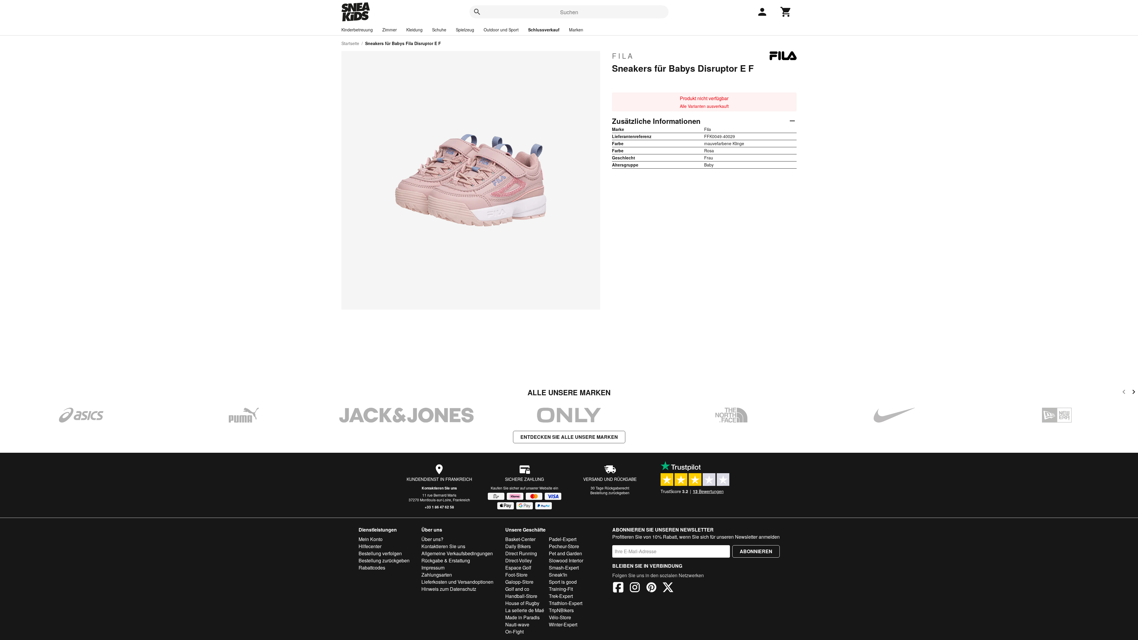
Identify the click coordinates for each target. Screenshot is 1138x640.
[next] (1133, 393)
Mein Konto (371, 539)
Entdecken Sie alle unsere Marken (569, 436)
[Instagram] (635, 588)
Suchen (569, 12)
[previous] (1124, 393)
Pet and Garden (565, 553)
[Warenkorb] (786, 12)
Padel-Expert (562, 539)
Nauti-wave (517, 624)
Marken (576, 30)
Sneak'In (558, 574)
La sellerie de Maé (524, 610)
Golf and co (517, 588)
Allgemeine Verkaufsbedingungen (457, 553)
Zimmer (389, 30)
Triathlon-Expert (565, 603)
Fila (623, 55)
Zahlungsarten (436, 574)
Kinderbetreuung (357, 30)
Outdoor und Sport (501, 30)
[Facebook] (618, 588)
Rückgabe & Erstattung (445, 560)
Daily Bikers (518, 546)
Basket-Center (520, 539)
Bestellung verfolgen (380, 553)
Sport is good (563, 581)
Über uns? (432, 539)
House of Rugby (522, 603)
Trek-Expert (561, 596)
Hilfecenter (370, 546)
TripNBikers (561, 610)
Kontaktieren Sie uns (439, 488)
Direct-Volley (518, 560)
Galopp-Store (519, 581)
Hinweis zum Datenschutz (448, 588)
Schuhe (439, 30)
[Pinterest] (651, 588)
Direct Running (521, 553)
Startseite (350, 43)
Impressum (433, 567)
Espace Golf (518, 567)
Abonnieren (756, 551)
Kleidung (414, 30)
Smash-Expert (564, 567)
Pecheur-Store (564, 546)
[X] (668, 588)
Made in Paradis (522, 617)
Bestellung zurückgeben (609, 492)
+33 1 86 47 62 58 (439, 507)
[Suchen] (477, 11)
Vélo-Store (560, 617)
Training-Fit (561, 588)
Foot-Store (516, 574)
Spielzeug (465, 30)
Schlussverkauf (544, 30)
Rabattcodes (372, 567)
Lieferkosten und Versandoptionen (457, 581)
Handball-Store (521, 596)
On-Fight (514, 631)
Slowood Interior (566, 560)
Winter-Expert (563, 624)
